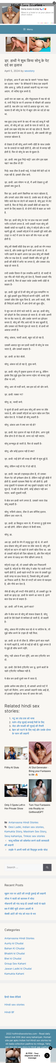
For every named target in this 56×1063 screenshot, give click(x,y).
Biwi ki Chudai (12, 958)
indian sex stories (33, 827)
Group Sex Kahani (15, 963)
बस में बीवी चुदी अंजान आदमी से (18, 908)
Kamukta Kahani (14, 973)
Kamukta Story (13, 831)
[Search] (47, 867)
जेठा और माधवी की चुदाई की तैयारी (28, 726)
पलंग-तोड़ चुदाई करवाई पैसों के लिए (28, 722)
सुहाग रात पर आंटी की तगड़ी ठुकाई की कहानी (25, 893)
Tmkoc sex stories (34, 836)
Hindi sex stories (14, 1004)
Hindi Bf (9, 1012)
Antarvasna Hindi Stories (23, 822)
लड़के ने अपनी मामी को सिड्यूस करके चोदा (28, 849)
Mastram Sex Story (34, 831)
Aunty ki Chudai (13, 943)
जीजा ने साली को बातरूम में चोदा (19, 898)
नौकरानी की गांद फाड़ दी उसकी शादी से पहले (24, 903)
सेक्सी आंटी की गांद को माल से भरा (20, 913)
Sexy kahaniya (13, 836)
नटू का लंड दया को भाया (23, 718)
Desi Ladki (15, 827)
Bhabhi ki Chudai (14, 953)
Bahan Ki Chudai (14, 948)
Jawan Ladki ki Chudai (18, 968)
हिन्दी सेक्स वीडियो (12, 997)
